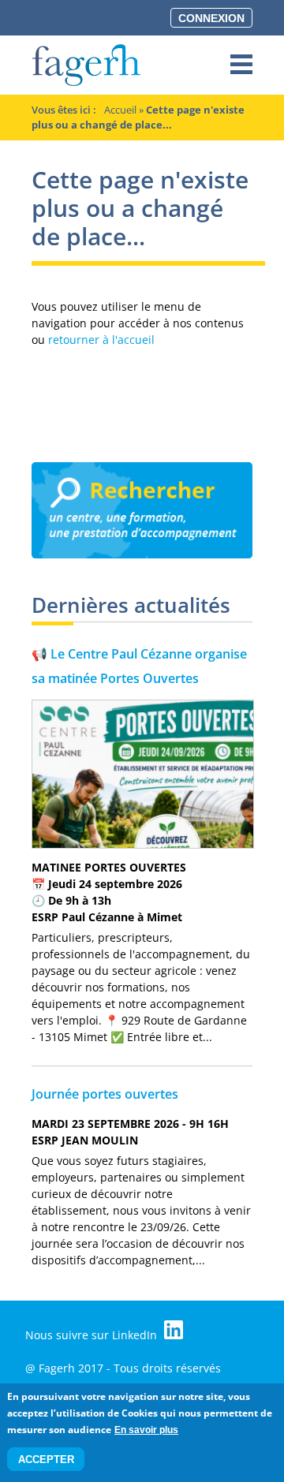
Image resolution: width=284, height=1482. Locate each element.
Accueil (120, 110)
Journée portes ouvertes (105, 1094)
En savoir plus (146, 1430)
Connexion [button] (211, 18)
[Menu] (241, 65)
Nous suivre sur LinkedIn (92, 1334)
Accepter (46, 1459)
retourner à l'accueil (101, 339)
